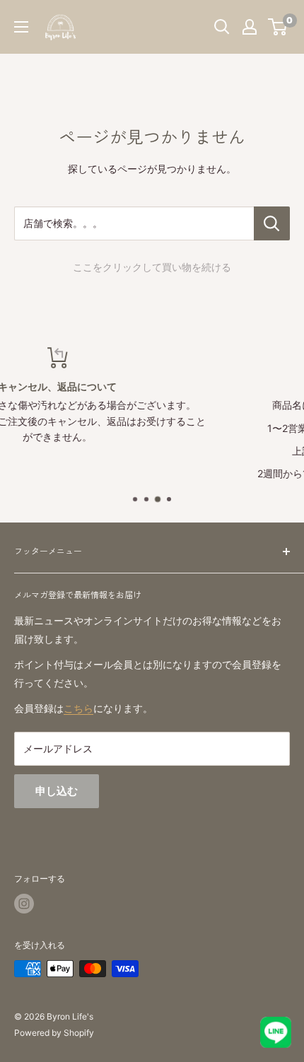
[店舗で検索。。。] (272, 223)
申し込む (56, 791)
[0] (278, 26)
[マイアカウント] (249, 27)
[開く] (222, 27)
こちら (78, 708)
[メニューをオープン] (21, 27)
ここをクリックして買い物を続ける (152, 267)
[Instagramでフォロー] (24, 904)
